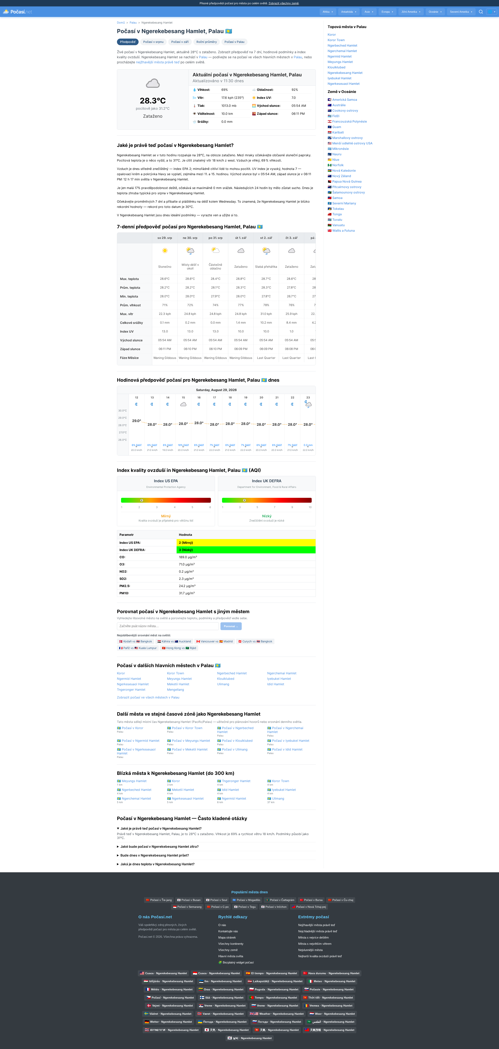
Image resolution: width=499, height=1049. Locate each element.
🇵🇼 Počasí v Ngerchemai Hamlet (285, 731)
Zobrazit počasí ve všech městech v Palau (148, 697)
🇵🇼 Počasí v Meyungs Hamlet (188, 742)
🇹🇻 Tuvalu (335, 220)
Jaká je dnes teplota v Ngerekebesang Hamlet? (157, 864)
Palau (133, 22)
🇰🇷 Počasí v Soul (216, 900)
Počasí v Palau (234, 42)
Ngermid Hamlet (129, 679)
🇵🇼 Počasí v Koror (130, 729)
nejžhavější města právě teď (158, 62)
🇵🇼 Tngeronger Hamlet (233, 782)
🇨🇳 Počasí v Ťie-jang (159, 900)
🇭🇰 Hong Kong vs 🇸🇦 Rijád (179, 648)
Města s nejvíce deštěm (313, 937)
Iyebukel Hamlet (279, 679)
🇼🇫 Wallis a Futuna (341, 230)
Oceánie (435, 11)
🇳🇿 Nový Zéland (339, 176)
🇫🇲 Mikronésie (338, 149)
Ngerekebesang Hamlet (345, 73)
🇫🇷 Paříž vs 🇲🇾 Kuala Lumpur (138, 648)
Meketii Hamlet (178, 684)
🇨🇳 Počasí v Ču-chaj (340, 900)
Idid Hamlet (275, 684)
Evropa (387, 11)
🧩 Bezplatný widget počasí (236, 962)
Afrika (328, 11)
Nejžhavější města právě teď (316, 925)
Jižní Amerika (411, 11)
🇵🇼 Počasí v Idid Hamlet (285, 751)
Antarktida (349, 11)
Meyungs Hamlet (179, 679)
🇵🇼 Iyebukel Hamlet (281, 791)
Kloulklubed (225, 679)
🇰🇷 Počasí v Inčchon (274, 906)
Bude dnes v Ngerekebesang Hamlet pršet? (154, 855)
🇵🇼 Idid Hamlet (228, 791)
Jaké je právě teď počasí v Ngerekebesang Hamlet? (161, 828)
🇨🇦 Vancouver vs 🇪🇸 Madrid (214, 641)
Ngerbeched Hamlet (232, 673)
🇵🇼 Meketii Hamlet (180, 791)
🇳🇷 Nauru (335, 154)
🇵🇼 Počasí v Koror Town (184, 729)
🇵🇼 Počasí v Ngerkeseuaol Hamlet (136, 752)
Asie (369, 11)
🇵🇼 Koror (173, 782)
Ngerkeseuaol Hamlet (133, 684)
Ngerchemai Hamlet (281, 673)
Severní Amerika (461, 11)
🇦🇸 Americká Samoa (342, 100)
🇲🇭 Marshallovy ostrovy (345, 138)
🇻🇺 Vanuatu (336, 225)
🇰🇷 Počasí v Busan (189, 900)
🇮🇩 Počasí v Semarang (187, 906)
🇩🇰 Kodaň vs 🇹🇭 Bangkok (135, 641)
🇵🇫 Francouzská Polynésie (347, 121)
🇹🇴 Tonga (335, 214)
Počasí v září (180, 42)
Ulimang (223, 684)
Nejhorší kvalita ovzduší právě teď (320, 956)
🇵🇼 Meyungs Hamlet (132, 782)
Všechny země (228, 950)
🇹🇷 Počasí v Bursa (311, 900)
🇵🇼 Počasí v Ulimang (232, 751)
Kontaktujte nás (228, 931)
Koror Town (175, 673)
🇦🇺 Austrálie (337, 105)
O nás (222, 925)
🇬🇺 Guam (334, 127)
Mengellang (175, 689)
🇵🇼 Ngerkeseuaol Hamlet (185, 800)
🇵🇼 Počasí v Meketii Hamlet (187, 751)
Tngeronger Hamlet (131, 689)
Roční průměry (206, 42)
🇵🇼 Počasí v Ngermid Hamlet (138, 742)
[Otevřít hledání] (481, 11)
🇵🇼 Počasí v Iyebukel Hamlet (288, 742)
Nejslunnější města (310, 950)
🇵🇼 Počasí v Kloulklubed (235, 742)
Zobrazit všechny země (284, 3)
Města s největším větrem (315, 943)
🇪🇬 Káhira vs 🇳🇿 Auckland (174, 641)
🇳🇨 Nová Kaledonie (342, 170)
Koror (121, 673)
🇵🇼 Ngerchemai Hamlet (134, 800)
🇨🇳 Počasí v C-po (218, 906)
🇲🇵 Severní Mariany (342, 203)
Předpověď (127, 42)
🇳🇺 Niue (333, 160)
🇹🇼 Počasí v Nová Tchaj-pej (309, 906)
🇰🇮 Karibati (336, 132)
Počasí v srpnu (153, 42)
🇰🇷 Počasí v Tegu (245, 906)
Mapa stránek (227, 937)
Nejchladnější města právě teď (317, 931)
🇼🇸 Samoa (335, 198)
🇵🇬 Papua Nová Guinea (345, 181)
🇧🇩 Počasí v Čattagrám (280, 900)
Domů (121, 22)
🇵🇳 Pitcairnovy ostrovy (344, 187)
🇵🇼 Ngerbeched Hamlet (134, 791)
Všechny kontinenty (230, 943)
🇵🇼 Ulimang (275, 800)
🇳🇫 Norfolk (336, 165)
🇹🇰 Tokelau (336, 209)
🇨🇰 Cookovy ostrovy (343, 110)
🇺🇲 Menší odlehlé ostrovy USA (350, 143)
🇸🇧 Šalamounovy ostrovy (346, 192)
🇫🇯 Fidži (333, 116)
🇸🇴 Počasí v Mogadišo (246, 900)
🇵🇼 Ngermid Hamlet (231, 800)
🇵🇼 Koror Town (278, 782)
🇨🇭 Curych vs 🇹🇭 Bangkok (255, 641)
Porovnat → (231, 626)
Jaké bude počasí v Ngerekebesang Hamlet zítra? (159, 847)
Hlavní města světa (230, 956)
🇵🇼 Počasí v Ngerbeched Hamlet (235, 731)
